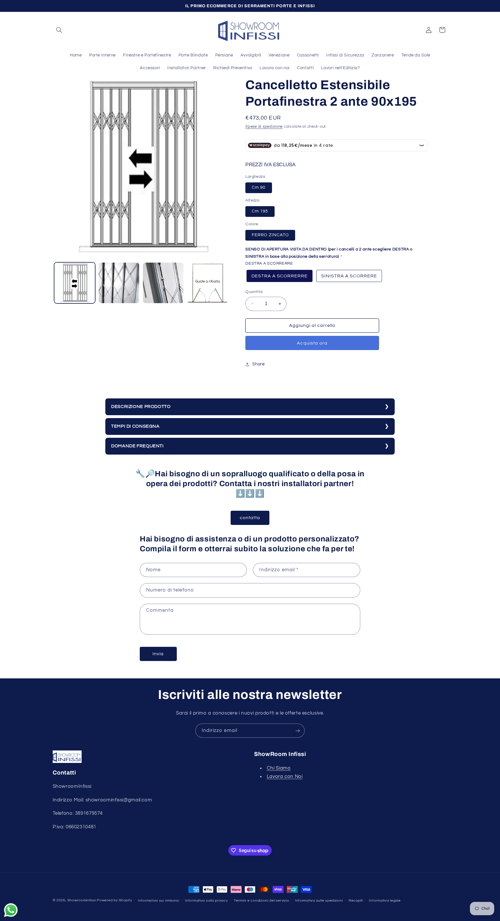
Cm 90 (258, 187)
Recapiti (356, 900)
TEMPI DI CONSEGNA (135, 426)
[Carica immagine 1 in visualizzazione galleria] (74, 283)
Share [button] (258, 364)
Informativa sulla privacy (206, 900)
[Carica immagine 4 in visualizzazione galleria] (207, 283)
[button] (59, 29)
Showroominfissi (81, 900)
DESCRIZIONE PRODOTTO (141, 406)
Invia (158, 653)
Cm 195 (260, 211)
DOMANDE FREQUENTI (137, 446)
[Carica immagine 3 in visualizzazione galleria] (163, 283)
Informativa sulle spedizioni (319, 900)
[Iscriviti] (297, 731)
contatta (250, 517)
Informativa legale (384, 900)
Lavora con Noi (285, 776)
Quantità (253, 292)
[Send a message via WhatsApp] (11, 910)
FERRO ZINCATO (270, 235)
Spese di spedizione (264, 127)
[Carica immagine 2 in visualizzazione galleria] (119, 283)
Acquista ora (312, 343)
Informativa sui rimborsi (158, 900)
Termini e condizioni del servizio (261, 900)
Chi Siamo (279, 768)
